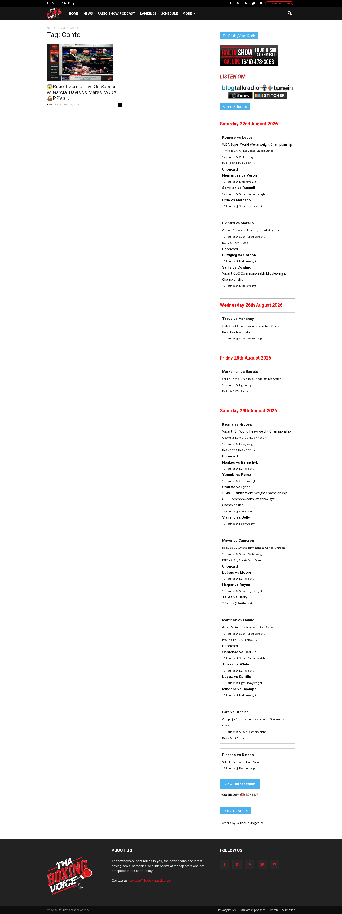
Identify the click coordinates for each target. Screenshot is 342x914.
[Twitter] (253, 3)
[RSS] (245, 3)
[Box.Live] (239, 795)
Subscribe (288, 910)
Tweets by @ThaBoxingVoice (242, 823)
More (187, 13)
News (88, 13)
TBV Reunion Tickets (279, 3)
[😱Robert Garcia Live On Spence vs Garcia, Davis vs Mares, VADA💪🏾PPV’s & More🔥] (84, 62)
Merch (274, 910)
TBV (49, 104)
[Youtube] (261, 3)
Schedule (169, 13)
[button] (289, 13)
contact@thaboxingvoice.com (151, 880)
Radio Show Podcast (116, 13)
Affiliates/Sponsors (252, 910)
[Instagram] (238, 3)
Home (74, 13)
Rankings (148, 13)
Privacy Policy (227, 910)
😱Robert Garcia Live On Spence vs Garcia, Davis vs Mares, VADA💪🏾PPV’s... (82, 92)
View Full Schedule (240, 784)
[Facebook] (230, 3)
